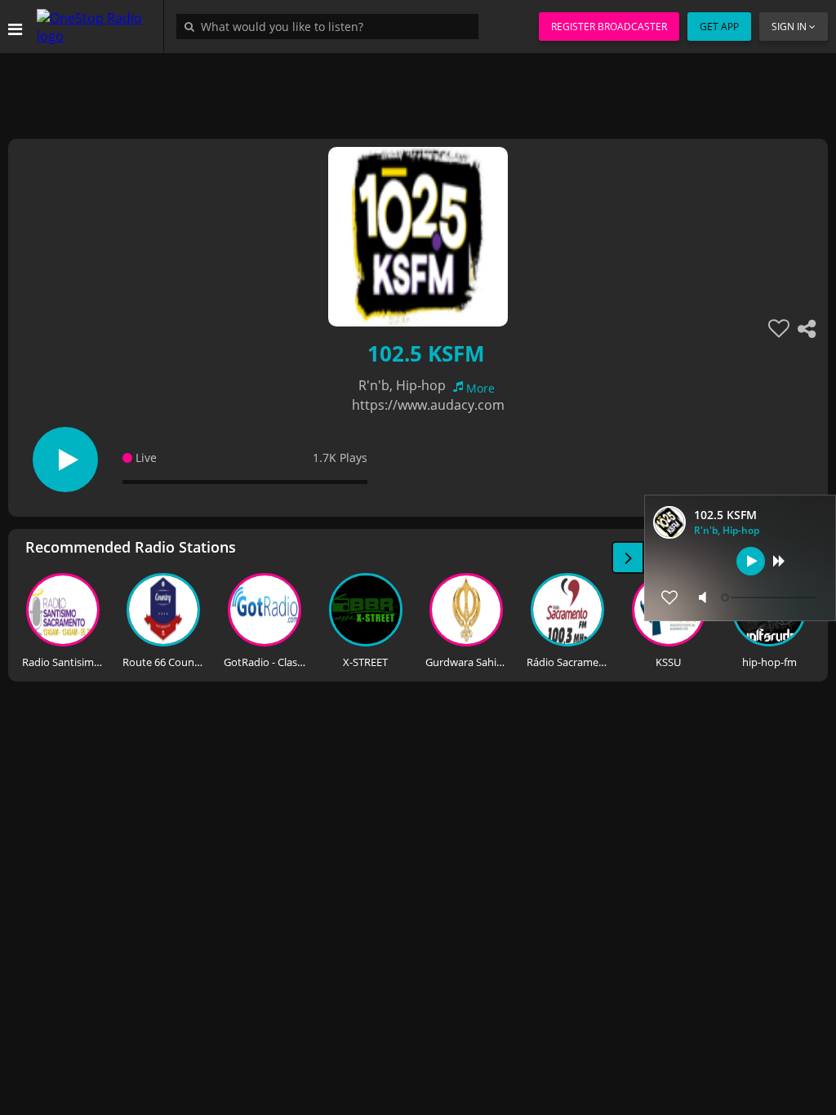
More (480, 388)
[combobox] (331, 26)
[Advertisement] (418, 90)
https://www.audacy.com (428, 405)
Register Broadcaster (609, 26)
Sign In (789, 26)
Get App (719, 26)
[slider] (770, 597)
